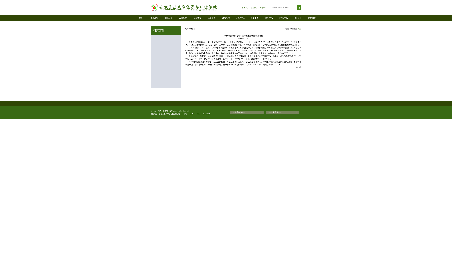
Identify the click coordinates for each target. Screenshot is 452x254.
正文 (299, 29)
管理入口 (254, 8)
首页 (286, 29)
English (263, 8)
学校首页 (245, 8)
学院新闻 (293, 29)
